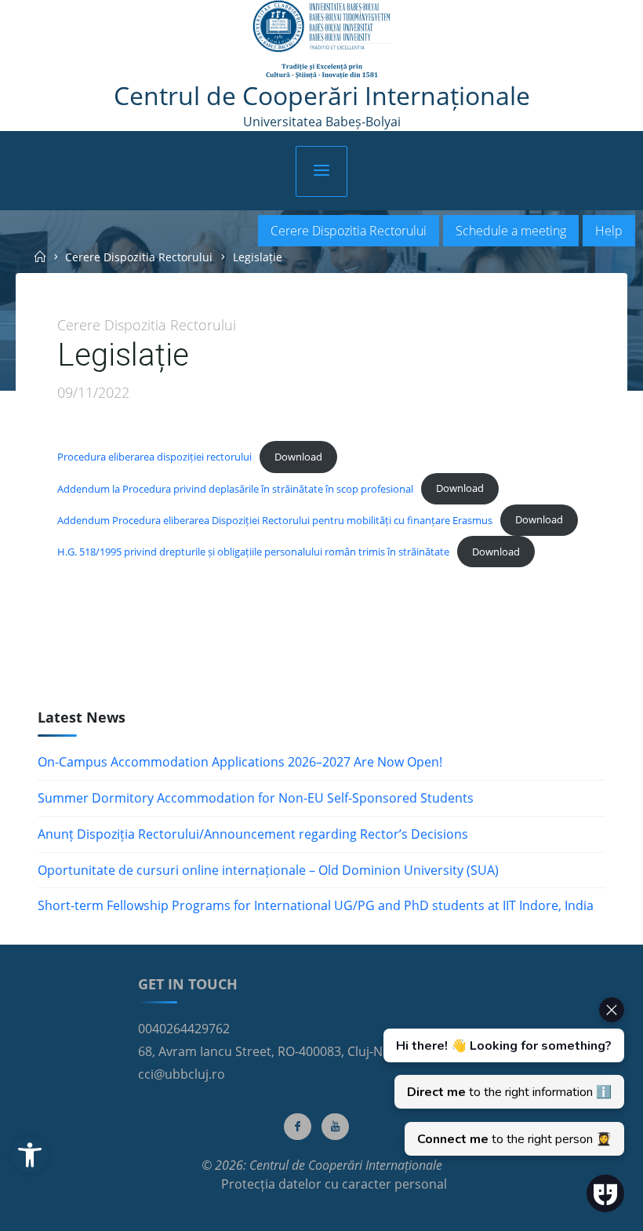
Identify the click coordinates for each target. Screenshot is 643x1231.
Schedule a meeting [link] (511, 230)
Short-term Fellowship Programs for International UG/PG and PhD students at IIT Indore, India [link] (316, 905)
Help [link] (609, 230)
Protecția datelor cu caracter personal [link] (334, 1184)
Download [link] (298, 456)
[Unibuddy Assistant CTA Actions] (502, 1076)
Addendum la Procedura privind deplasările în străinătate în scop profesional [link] (235, 488)
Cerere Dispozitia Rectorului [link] (349, 230)
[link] (30, 1155)
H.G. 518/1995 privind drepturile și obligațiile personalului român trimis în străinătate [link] (253, 551)
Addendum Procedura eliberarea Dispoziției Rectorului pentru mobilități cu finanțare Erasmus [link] (274, 519)
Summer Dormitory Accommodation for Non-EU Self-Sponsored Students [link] (256, 798)
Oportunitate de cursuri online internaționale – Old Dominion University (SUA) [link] (268, 870)
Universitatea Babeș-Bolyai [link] (322, 121)
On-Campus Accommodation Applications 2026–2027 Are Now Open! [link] (240, 761)
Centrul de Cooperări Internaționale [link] (322, 95)
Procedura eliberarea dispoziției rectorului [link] (154, 456)
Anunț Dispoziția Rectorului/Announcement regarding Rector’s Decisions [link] (253, 834)
